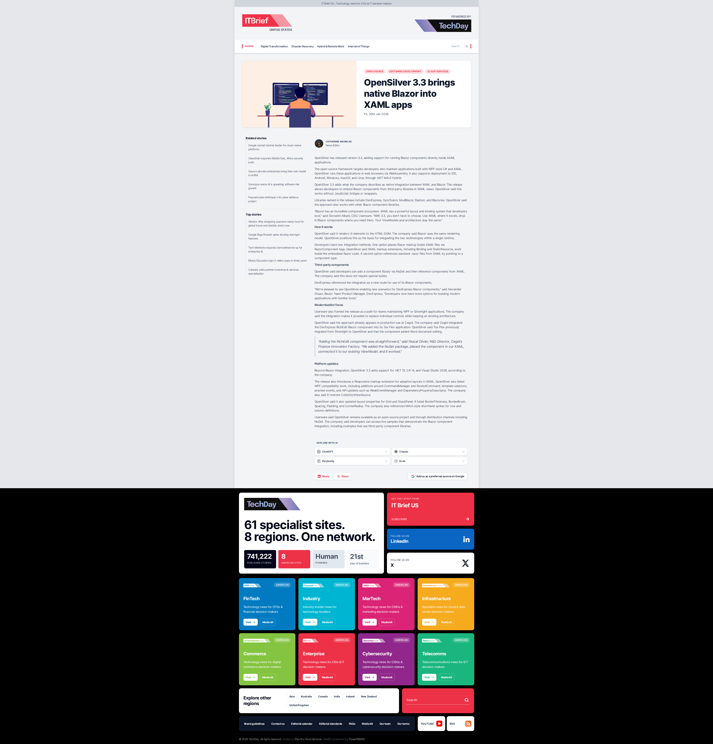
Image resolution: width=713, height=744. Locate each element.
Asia (292, 696)
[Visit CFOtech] (257, 585)
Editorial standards (330, 723)
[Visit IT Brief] (317, 641)
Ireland (350, 696)
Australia (306, 696)
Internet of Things (358, 46)
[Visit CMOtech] (376, 585)
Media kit (267, 622)
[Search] (467, 46)
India (337, 696)
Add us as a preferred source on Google (440, 476)
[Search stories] (467, 700)
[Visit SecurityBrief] (376, 641)
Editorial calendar (301, 723)
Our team (385, 723)
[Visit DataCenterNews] (436, 585)
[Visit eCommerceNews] (257, 641)
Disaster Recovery (302, 46)
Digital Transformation (274, 46)
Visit (248, 622)
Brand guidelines (254, 723)
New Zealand (369, 696)
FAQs (352, 723)
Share (325, 476)
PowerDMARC (357, 739)
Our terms (403, 723)
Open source (374, 71)
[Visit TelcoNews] (436, 641)
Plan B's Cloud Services (308, 739)
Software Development (405, 71)
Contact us (278, 723)
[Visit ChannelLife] (317, 585)
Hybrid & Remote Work (330, 46)
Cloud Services (437, 71)
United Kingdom (299, 705)
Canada (323, 696)
